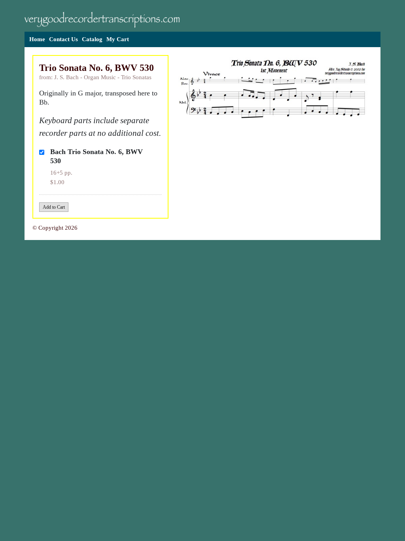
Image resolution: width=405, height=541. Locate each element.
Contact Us (63, 39)
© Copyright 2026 (55, 228)
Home (37, 39)
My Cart (117, 39)
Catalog (92, 39)
